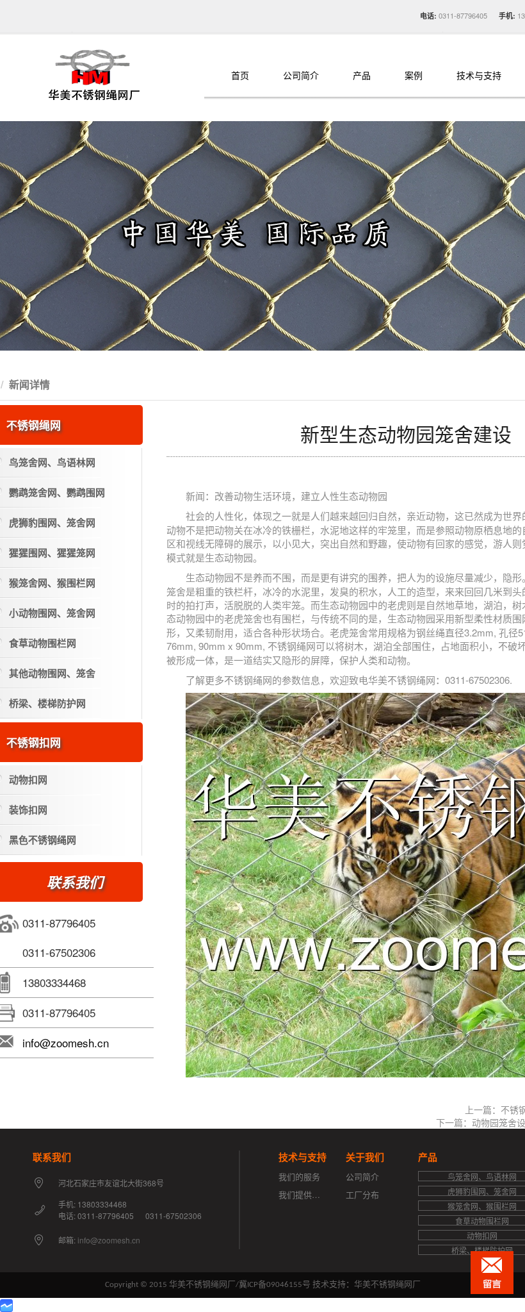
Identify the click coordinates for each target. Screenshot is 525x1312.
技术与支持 (478, 76)
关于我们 (365, 1157)
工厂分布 (362, 1194)
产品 (362, 76)
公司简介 (301, 76)
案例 (414, 76)
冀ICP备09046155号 (275, 1285)
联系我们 (52, 1157)
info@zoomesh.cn (65, 1042)
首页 (240, 76)
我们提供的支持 (308, 1194)
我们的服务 (299, 1176)
